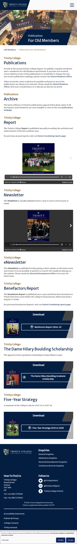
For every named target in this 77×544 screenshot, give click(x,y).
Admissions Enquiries (47, 458)
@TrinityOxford (51, 480)
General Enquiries (46, 454)
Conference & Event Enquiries (51, 466)
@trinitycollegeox (52, 486)
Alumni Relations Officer (61, 76)
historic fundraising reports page (51, 136)
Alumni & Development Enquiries (52, 462)
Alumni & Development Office (43, 273)
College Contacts (11, 523)
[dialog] (38, 537)
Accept (70, 540)
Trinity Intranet (10, 527)
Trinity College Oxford (53, 491)
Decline (60, 540)
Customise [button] (5, 540)
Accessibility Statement (14, 514)
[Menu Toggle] (71, 5)
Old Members (10, 50)
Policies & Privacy (11, 518)
